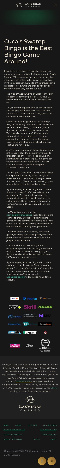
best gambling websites (19, 215)
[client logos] (14, 298)
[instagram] (51, 461)
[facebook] (42, 461)
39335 (54, 388)
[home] (30, 403)
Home (6, 425)
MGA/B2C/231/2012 (24, 381)
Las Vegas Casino (15, 277)
